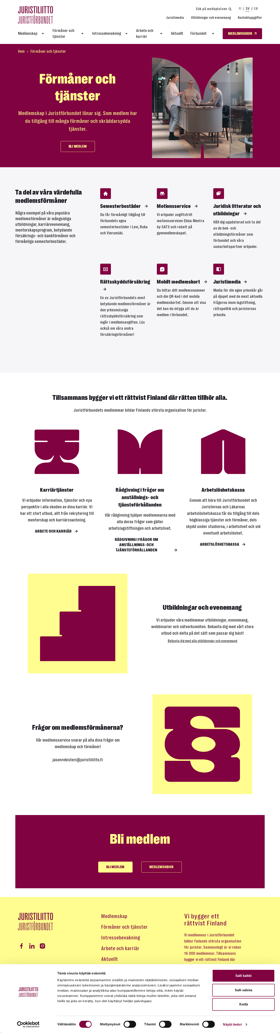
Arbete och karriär (144, 33)
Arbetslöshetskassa (219, 544)
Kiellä (243, 1004)
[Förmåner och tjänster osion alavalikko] (82, 33)
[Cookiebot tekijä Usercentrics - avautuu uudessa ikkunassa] (28, 1024)
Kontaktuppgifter (250, 18)
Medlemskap (27, 33)
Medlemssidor (161, 867)
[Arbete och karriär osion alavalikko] (161, 33)
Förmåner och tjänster (63, 33)
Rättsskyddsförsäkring (125, 282)
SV (248, 9)
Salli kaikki (243, 975)
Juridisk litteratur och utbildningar (237, 210)
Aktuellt (177, 33)
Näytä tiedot (232, 1024)
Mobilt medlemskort (179, 282)
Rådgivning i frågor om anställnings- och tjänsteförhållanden (136, 544)
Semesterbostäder (121, 206)
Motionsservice (174, 206)
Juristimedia (175, 18)
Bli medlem (78, 146)
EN (256, 9)
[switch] (130, 1024)
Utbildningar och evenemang (211, 18)
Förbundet (199, 33)
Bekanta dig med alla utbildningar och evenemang (202, 641)
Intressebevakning (106, 33)
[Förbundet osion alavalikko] (213, 33)
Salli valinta (243, 990)
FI (240, 9)
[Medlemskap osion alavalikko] (43, 33)
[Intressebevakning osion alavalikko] (126, 33)
